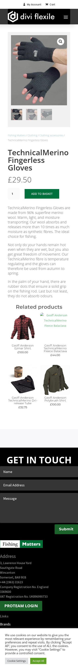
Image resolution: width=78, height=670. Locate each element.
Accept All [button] (38, 661)
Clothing (32, 135)
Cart (52, 4)
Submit (66, 529)
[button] (60, 41)
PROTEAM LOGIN (21, 605)
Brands (5, 624)
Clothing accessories (51, 135)
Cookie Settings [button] (16, 661)
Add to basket (42, 194)
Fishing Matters (17, 135)
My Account (34, 4)
